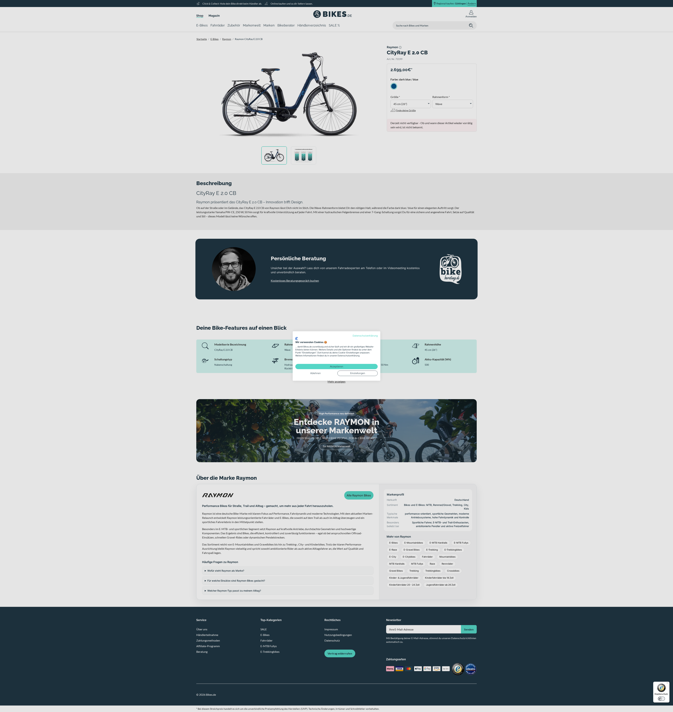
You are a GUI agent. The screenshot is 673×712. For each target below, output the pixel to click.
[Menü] (667, 684)
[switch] (661, 699)
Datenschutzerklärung (365, 335)
